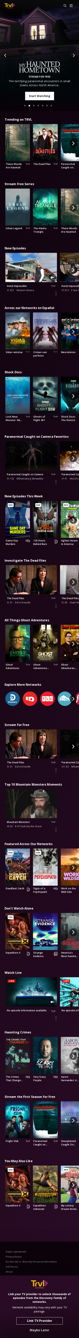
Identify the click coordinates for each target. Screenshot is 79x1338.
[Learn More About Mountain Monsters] (56, 829)
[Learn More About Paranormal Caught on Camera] (56, 482)
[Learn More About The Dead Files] (56, 606)
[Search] (63, 6)
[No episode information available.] (56, 1018)
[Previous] (5, 55)
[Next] (73, 55)
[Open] (71, 6)
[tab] (25, 105)
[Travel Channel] (10, 5)
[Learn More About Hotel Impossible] (56, 293)
